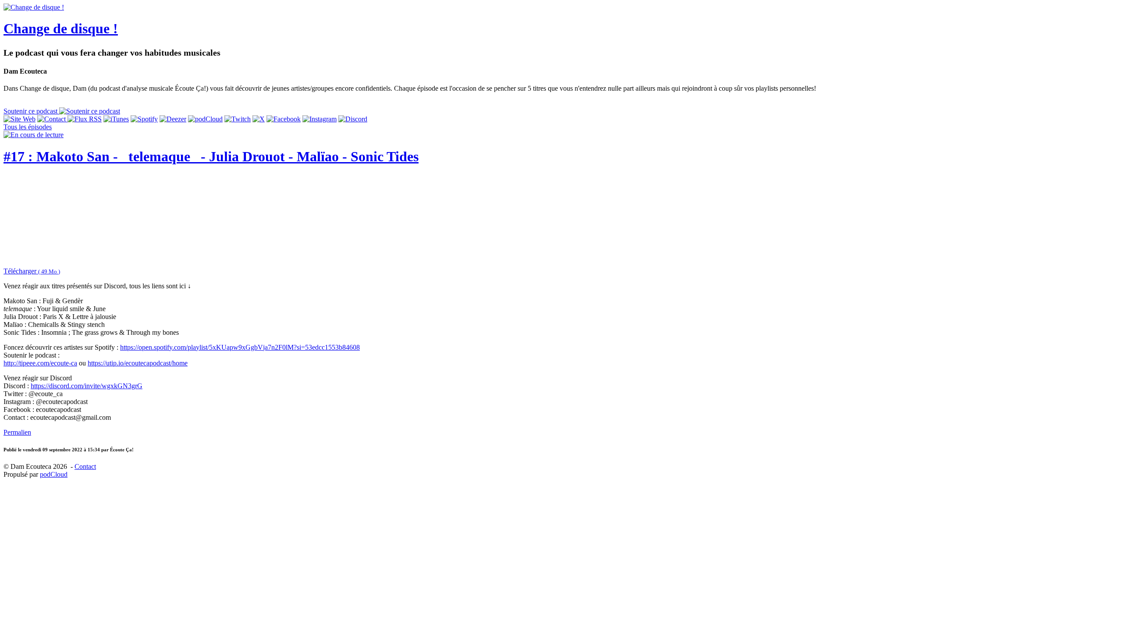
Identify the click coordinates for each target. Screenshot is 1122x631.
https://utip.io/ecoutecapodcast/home (138, 363)
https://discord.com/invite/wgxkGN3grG (86, 386)
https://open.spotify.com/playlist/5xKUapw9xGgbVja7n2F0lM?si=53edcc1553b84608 (240, 347)
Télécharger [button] (32, 271)
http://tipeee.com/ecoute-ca (40, 363)
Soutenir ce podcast (31, 111)
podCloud (53, 474)
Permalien (17, 432)
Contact (85, 466)
